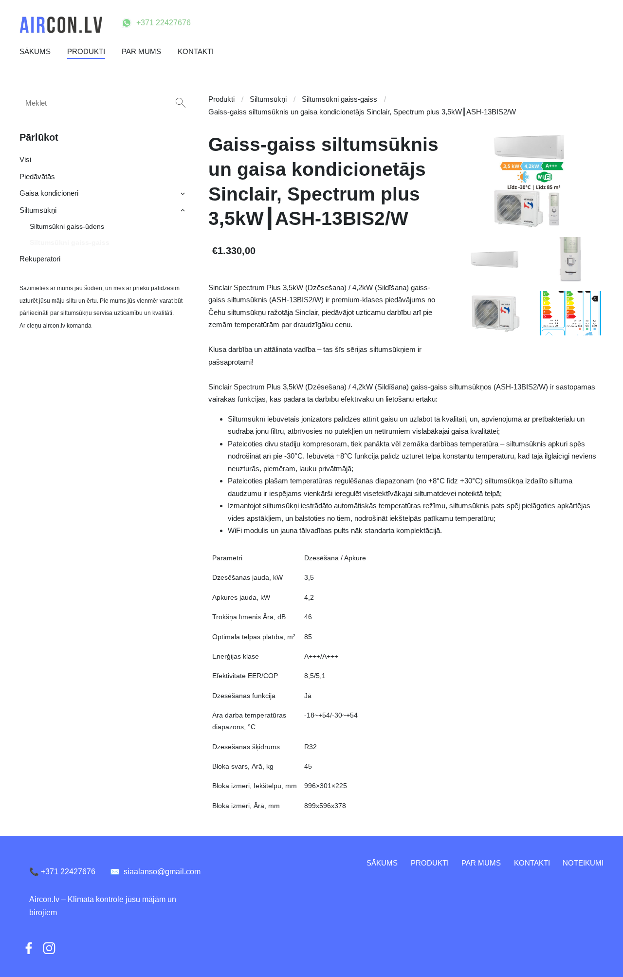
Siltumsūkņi (268, 99)
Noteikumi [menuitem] (583, 863)
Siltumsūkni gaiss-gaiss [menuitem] (70, 242)
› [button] (183, 193)
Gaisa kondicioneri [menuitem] (48, 193)
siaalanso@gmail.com (155, 871)
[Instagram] (49, 948)
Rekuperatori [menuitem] (39, 259)
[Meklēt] (180, 102)
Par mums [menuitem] (141, 51)
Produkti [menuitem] (86, 51)
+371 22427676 (163, 22)
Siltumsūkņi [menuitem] (37, 210)
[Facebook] (28, 948)
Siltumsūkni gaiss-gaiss (339, 99)
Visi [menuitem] (25, 159)
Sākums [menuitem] (35, 51)
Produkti (221, 99)
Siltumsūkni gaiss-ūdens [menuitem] (67, 226)
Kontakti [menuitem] (196, 51)
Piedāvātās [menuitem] (37, 176)
